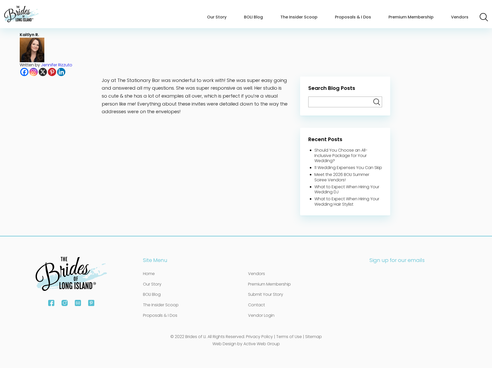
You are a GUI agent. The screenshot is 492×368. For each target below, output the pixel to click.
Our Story (217, 17)
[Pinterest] (52, 72)
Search (484, 17)
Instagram (64, 303)
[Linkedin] (61, 72)
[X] (43, 72)
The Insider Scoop (298, 17)
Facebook (51, 303)
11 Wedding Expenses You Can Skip (348, 168)
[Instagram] (33, 72)
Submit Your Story (265, 294)
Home (149, 274)
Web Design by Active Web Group (246, 344)
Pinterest (91, 303)
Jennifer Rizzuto (56, 65)
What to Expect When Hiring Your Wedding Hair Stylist (346, 201)
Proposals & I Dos (353, 17)
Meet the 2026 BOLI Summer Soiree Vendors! (341, 177)
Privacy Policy (259, 337)
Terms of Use (289, 337)
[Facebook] (24, 72)
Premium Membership (411, 17)
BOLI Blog (253, 17)
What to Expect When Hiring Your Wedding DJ (346, 189)
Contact (256, 305)
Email (78, 303)
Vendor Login (261, 315)
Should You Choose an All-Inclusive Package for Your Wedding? (340, 155)
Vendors (459, 17)
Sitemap (313, 337)
